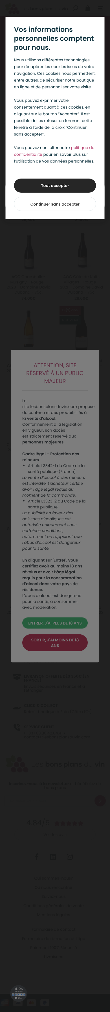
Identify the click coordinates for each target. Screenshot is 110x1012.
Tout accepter (55, 185)
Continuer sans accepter (55, 204)
